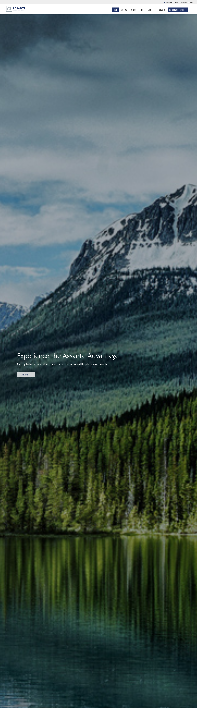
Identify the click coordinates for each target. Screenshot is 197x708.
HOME (115, 10)
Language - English (187, 2)
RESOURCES (134, 10)
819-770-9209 (174, 2)
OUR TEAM (124, 10)
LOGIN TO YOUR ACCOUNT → (178, 10)
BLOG (142, 10)
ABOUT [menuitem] (151, 10)
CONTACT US (162, 10)
